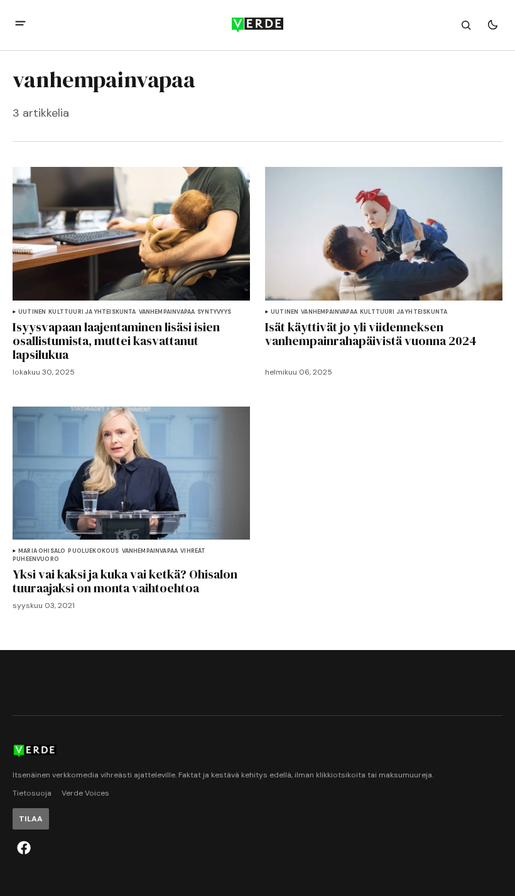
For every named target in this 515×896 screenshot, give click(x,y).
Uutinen (32, 312)
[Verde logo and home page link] (257, 25)
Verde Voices (85, 793)
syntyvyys (214, 312)
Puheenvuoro (36, 559)
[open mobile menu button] (20, 25)
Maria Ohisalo (41, 551)
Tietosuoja (32, 793)
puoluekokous (93, 551)
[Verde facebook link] (24, 848)
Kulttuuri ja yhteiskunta (92, 312)
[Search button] (466, 25)
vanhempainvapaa (167, 312)
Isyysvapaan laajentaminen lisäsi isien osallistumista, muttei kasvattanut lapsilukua (116, 340)
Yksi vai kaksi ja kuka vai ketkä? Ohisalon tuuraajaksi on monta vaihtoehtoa (125, 581)
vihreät (192, 551)
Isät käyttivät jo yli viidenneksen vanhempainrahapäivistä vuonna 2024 (371, 334)
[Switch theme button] (492, 25)
